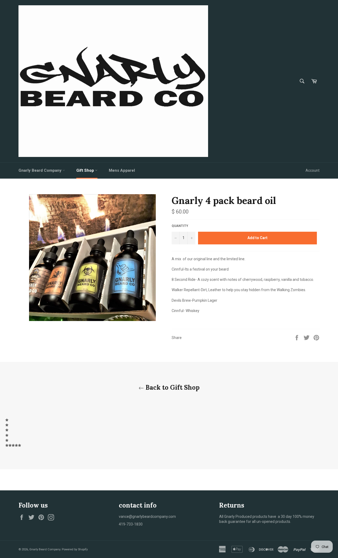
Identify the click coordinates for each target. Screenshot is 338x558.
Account (313, 170)
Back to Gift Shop (172, 387)
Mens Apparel (122, 170)
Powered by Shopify (75, 549)
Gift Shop (85, 170)
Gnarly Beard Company (40, 170)
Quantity (180, 226)
